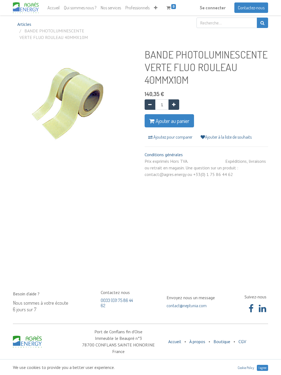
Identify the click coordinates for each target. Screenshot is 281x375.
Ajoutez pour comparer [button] (172, 137)
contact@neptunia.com (187, 305)
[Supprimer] (150, 104)
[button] (156, 7)
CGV (242, 341)
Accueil (174, 341)
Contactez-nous (251, 7)
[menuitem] (53, 7)
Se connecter (213, 7)
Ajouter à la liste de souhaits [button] (228, 137)
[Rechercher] (262, 23)
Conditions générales (164, 154)
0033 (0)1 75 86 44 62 (117, 303)
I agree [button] (262, 368)
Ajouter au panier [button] (171, 120)
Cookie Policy (246, 368)
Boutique (221, 341)
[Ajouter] (173, 104)
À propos (197, 341)
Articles (24, 24)
